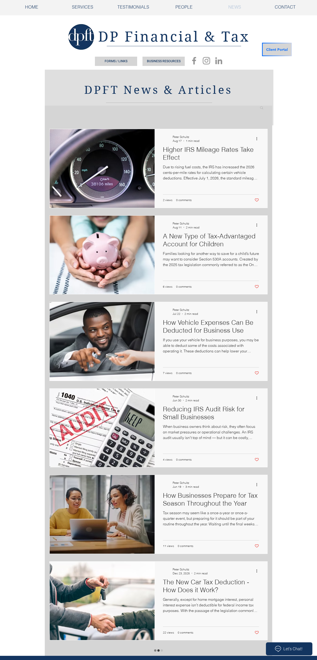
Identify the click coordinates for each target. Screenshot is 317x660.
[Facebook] (194, 61)
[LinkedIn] (219, 61)
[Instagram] (206, 61)
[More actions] (258, 138)
